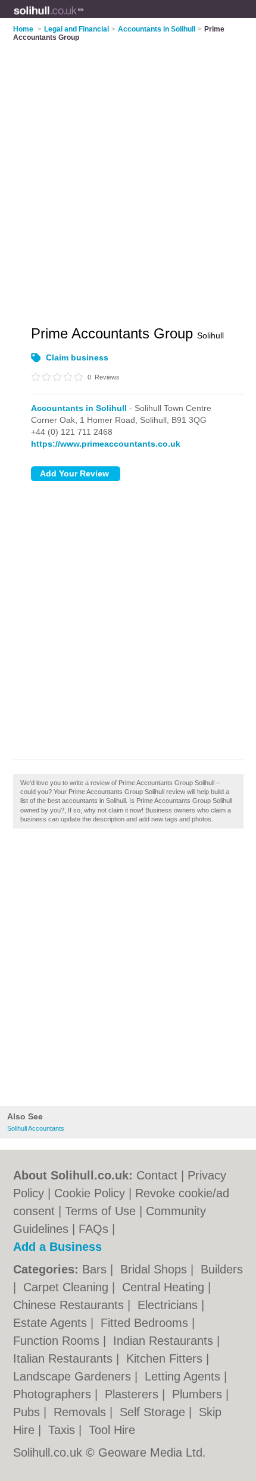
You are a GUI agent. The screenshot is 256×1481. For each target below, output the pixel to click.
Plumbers (199, 1394)
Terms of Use (100, 1211)
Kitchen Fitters (166, 1358)
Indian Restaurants (165, 1340)
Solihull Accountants (35, 1128)
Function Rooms (58, 1340)
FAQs (93, 1228)
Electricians (169, 1304)
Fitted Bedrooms (146, 1322)
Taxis (63, 1429)
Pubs (28, 1412)
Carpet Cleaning (67, 1287)
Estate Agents (51, 1322)
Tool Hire (112, 1429)
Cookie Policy (89, 1193)
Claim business (77, 357)
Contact (156, 1175)
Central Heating (165, 1287)
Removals (82, 1412)
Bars (96, 1269)
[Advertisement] (128, 971)
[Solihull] (84, 18)
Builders (222, 1269)
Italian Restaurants (64, 1358)
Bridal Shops (155, 1269)
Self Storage (154, 1412)
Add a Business (57, 1246)
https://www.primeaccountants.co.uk (105, 443)
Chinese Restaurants (70, 1304)
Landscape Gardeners (74, 1376)
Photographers (54, 1394)
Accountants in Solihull (79, 408)
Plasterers (133, 1394)
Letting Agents (184, 1376)
